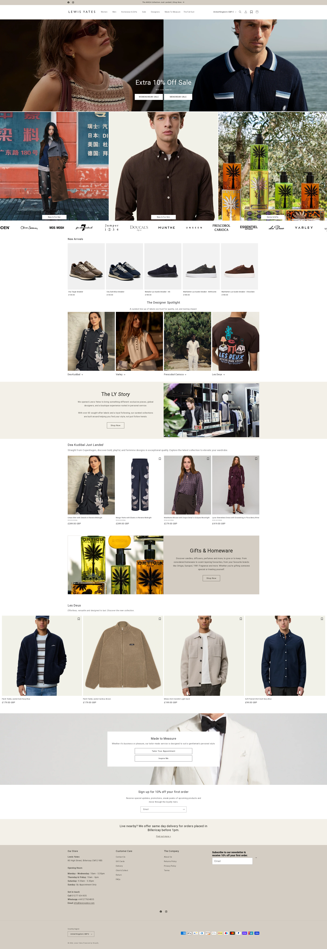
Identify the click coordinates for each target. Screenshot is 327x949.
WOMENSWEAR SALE (149, 97)
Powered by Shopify (90, 943)
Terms (167, 870)
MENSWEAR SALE (178, 97)
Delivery (119, 866)
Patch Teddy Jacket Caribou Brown (97, 699)
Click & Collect (122, 870)
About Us (168, 857)
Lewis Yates (78, 943)
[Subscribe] (183, 809)
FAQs (118, 879)
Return (119, 875)
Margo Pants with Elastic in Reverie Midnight (133, 518)
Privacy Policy (170, 866)
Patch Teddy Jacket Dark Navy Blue (16, 699)
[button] (105, 12)
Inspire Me (163, 758)
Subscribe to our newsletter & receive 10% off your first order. (230, 854)
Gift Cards (120, 861)
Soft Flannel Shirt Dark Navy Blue (258, 699)
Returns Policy (170, 861)
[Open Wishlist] (251, 12)
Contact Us (120, 857)
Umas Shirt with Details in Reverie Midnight (85, 518)
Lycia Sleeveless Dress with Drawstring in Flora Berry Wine (235, 518)
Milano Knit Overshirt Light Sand (177, 699)
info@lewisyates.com (84, 903)
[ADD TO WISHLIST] (111, 458)
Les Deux (217, 374)
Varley (119, 374)
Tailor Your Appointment (163, 751)
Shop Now (115, 425)
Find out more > (163, 836)
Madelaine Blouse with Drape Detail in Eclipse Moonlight (187, 518)
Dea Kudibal (74, 374)
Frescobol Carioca (174, 374)
